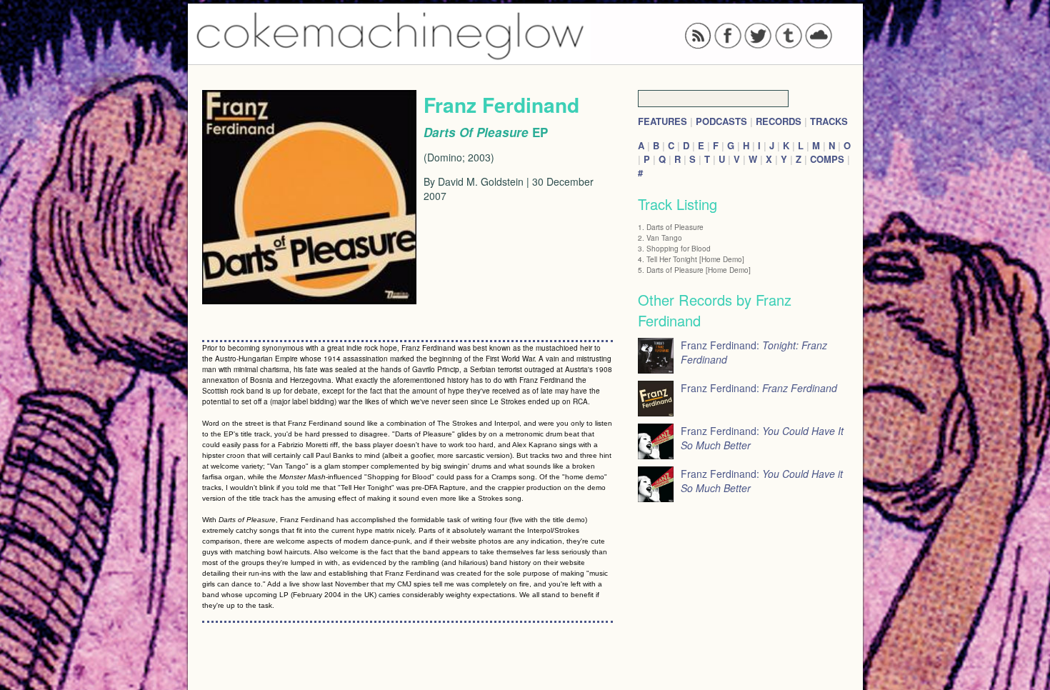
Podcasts (721, 121)
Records (778, 121)
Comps (827, 159)
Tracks (829, 121)
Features (662, 121)
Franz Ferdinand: (759, 388)
